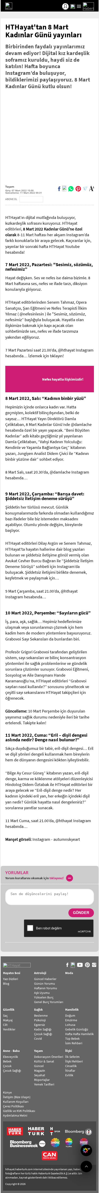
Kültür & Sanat (44, 1061)
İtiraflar (70, 1070)
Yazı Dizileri (10, 979)
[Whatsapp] (71, 188)
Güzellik (9, 1010)
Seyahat (39, 1075)
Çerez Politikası (13, 1106)
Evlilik (69, 1075)
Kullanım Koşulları (15, 1102)
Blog (6, 983)
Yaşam (9, 186)
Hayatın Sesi (11, 973)
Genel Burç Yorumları (48, 1002)
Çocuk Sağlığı (43, 1034)
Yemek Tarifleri (44, 1084)
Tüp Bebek (72, 1038)
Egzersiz (39, 1025)
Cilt (5, 1025)
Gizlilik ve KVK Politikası (19, 1111)
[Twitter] (64, 188)
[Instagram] (94, 965)
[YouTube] (80, 965)
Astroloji (40, 973)
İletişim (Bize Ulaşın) (16, 1097)
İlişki (68, 1051)
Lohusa (70, 1025)
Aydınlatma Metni (15, 1115)
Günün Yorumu (44, 983)
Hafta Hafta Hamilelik (79, 1034)
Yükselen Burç (43, 997)
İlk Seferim (72, 1057)
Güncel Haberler (45, 979)
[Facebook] (59, 188)
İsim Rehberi (73, 1043)
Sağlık (38, 1010)
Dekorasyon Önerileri (48, 1057)
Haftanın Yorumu (45, 988)
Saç (5, 1015)
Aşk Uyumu (42, 993)
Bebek (7, 1061)
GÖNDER (81, 913)
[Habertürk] (88, 6)
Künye (7, 1092)
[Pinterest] (78, 188)
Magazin (39, 1070)
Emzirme (71, 1020)
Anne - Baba (11, 1051)
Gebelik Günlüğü (76, 1029)
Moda (69, 973)
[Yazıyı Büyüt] (91, 188)
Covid (38, 1038)
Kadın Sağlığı (42, 1029)
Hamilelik (72, 1010)
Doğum (70, 1015)
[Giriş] (65, 6)
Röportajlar (42, 1080)
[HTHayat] (14, 7)
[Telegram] (85, 188)
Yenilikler (9, 1029)
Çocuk (7, 1066)
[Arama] (72, 6)
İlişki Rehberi (74, 1061)
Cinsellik (71, 1066)
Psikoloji (40, 1020)
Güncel (39, 1066)
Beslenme (41, 1015)
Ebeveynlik (10, 1057)
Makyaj (7, 1020)
